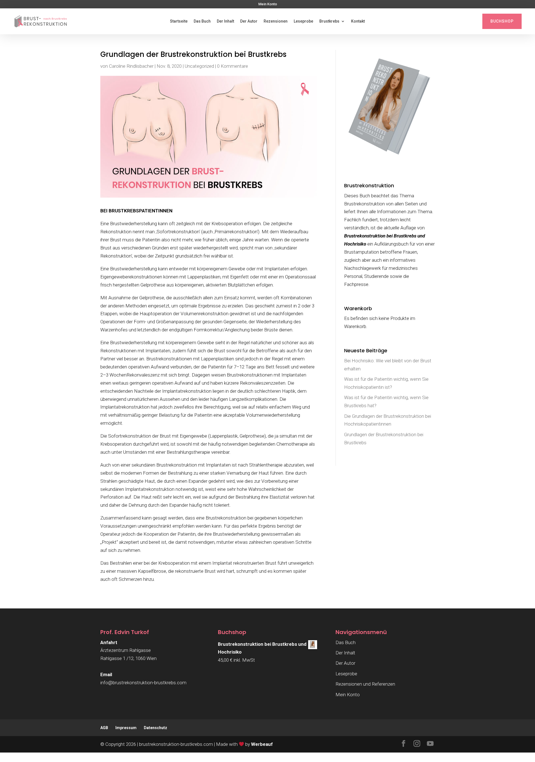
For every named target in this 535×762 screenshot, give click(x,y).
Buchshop (502, 21)
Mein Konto (267, 4)
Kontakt (358, 21)
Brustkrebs (329, 21)
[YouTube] (430, 744)
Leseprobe (303, 21)
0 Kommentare (232, 66)
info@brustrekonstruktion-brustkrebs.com (143, 682)
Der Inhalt (225, 21)
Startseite (179, 21)
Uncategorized (199, 66)
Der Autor (248, 21)
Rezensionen (276, 21)
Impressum (126, 727)
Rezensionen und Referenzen (365, 684)
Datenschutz (155, 727)
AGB (104, 727)
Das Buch (202, 21)
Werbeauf (262, 744)
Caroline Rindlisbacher (131, 66)
